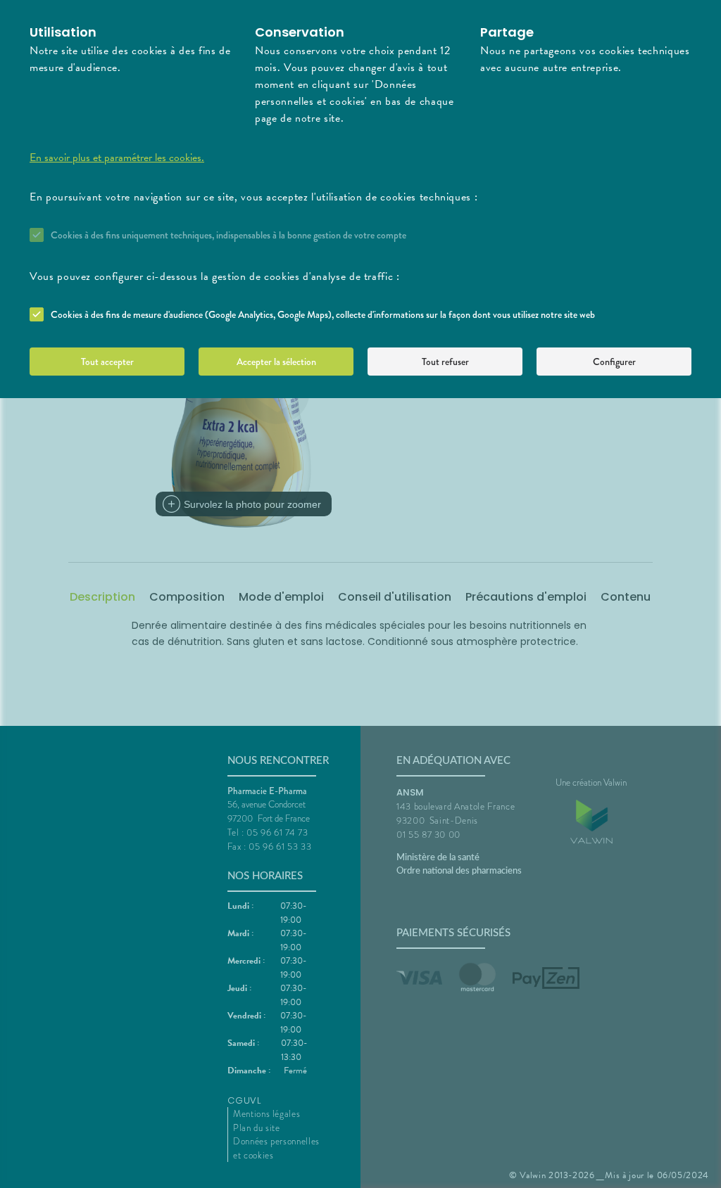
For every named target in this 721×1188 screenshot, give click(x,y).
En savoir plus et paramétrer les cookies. (117, 157)
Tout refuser (445, 362)
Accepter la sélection (276, 362)
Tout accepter (107, 362)
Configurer (614, 362)
